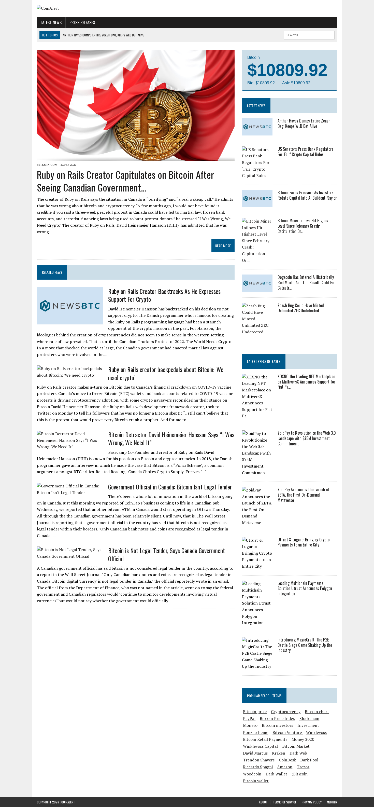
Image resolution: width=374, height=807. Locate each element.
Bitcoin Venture (287, 732)
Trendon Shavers (259, 760)
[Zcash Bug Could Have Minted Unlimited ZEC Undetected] (257, 332)
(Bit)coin (300, 774)
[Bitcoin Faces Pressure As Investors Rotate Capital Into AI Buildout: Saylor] (257, 204)
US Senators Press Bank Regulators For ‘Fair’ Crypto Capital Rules (306, 151)
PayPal (249, 718)
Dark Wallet (276, 774)
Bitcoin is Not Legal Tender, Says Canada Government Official (166, 554)
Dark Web (298, 753)
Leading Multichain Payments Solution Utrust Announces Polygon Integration (305, 588)
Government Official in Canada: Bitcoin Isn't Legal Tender (170, 486)
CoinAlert (68, 802)
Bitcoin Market (296, 746)
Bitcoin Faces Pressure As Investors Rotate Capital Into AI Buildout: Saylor (307, 195)
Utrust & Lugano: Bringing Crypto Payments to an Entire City (303, 542)
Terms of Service (284, 802)
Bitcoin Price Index (277, 718)
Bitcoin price (255, 711)
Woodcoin (252, 774)
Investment (308, 725)
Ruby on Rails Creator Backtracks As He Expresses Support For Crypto (164, 295)
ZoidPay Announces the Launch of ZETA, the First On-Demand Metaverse (303, 494)
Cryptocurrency (285, 711)
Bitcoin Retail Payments (265, 739)
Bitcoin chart (317, 711)
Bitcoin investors (277, 725)
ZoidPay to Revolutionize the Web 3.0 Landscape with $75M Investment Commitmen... (307, 438)
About (263, 802)
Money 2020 (303, 739)
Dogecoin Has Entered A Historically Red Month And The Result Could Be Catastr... (306, 282)
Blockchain (309, 718)
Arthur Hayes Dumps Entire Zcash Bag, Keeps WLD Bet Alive (304, 123)
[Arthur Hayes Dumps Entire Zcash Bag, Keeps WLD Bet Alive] (257, 132)
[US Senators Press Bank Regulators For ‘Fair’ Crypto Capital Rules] (257, 175)
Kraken (278, 753)
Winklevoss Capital (260, 746)
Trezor (303, 767)
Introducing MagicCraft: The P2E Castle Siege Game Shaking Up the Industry (305, 645)
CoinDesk (287, 760)
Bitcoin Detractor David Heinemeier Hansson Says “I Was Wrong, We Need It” (171, 438)
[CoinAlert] (84, 8)
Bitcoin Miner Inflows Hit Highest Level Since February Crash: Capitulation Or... (304, 225)
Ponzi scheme (255, 732)
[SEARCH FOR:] (309, 34)
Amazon (284, 767)
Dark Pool (309, 760)
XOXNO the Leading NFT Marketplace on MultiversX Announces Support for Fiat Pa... (306, 381)
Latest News (51, 22)
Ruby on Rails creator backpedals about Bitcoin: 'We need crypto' (165, 373)
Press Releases (82, 22)
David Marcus (255, 753)
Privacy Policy (312, 802)
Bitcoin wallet (256, 781)
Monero (250, 725)
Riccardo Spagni (258, 767)
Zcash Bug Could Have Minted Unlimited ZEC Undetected (301, 308)
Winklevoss (316, 732)
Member (332, 802)
